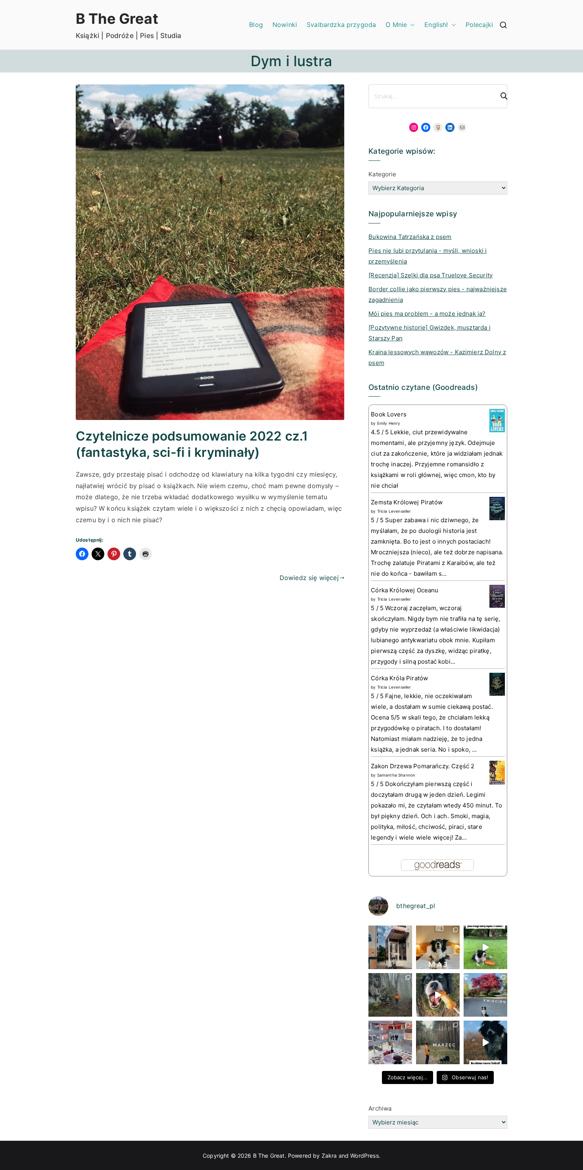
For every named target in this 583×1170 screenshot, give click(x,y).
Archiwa (379, 1108)
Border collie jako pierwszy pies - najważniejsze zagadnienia (437, 294)
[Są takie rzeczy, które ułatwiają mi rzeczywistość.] (390, 1042)
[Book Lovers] (497, 420)
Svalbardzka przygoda (341, 25)
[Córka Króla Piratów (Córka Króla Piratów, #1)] (497, 683)
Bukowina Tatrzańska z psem (409, 236)
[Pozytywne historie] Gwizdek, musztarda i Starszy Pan (429, 333)
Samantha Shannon (396, 775)
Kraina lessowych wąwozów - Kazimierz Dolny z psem (437, 357)
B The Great (117, 18)
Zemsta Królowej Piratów (407, 502)
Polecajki (479, 25)
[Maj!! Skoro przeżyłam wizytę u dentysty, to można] (438, 947)
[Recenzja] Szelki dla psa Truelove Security (430, 275)
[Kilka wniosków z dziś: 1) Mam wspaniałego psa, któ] (485, 1042)
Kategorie (382, 174)
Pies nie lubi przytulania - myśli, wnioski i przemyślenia (427, 256)
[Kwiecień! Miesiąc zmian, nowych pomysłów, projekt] (485, 995)
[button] (411, 25)
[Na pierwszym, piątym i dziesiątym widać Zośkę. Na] (390, 995)
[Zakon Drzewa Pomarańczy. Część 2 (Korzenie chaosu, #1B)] (497, 772)
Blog (256, 25)
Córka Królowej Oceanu (404, 590)
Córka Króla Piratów (399, 678)
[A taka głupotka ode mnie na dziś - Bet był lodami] (438, 995)
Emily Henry (389, 423)
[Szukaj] (500, 96)
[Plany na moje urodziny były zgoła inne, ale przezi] (390, 947)
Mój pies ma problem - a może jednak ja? (426, 313)
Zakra (329, 1155)
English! (436, 25)
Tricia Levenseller (394, 511)
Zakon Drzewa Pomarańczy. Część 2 (422, 766)
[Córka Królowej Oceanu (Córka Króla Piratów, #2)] (497, 595)
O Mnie (396, 25)
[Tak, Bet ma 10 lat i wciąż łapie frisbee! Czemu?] (485, 947)
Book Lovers (389, 414)
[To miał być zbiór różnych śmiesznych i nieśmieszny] (438, 1042)
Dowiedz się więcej (309, 578)
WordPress (364, 1155)
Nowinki (284, 25)
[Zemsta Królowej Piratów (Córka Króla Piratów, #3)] (497, 508)
